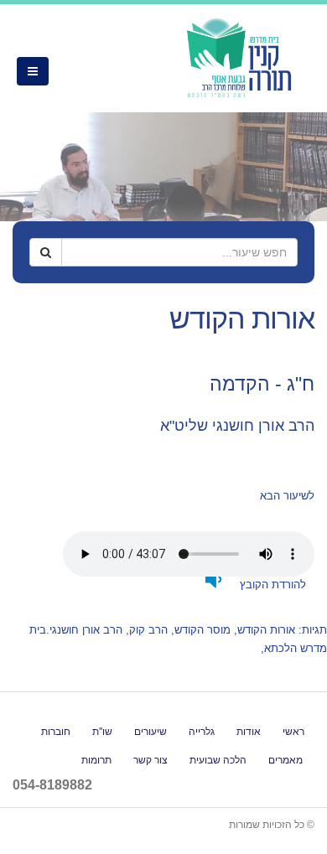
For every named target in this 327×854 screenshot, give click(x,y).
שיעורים (150, 731)
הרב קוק (148, 630)
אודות (248, 731)
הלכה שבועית (218, 759)
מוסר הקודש (202, 630)
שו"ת (102, 731)
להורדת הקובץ (271, 584)
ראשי (293, 731)
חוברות (55, 731)
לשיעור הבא (287, 495)
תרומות (96, 759)
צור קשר (150, 759)
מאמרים (285, 759)
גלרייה (202, 731)
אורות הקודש (266, 630)
